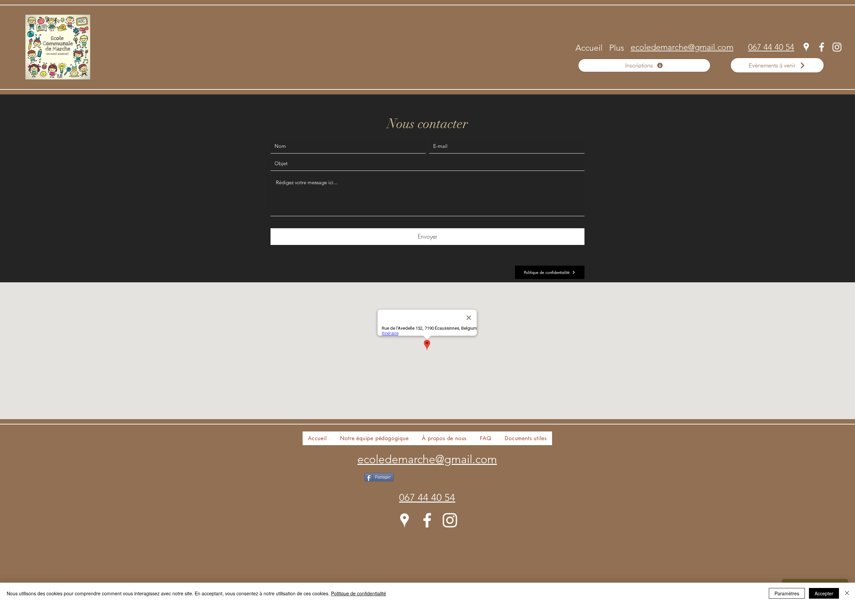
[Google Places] (806, 47)
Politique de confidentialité (358, 593)
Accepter (824, 593)
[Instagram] (837, 47)
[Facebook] (822, 47)
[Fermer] (847, 593)
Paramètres (787, 593)
